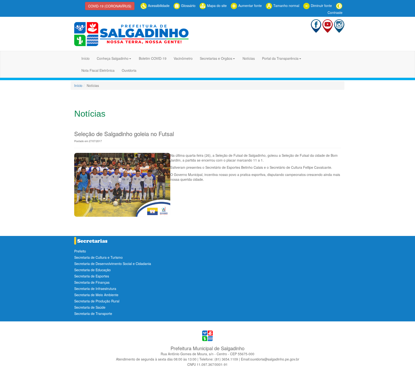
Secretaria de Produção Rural (96, 301)
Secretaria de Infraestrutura (95, 288)
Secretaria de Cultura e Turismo (98, 257)
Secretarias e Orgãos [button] (216, 58)
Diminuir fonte (321, 5)
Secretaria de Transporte (93, 313)
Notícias (249, 58)
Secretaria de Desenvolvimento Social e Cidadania (112, 263)
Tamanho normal (285, 5)
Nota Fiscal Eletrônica (98, 70)
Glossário (187, 5)
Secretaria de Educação (92, 269)
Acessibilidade (158, 5)
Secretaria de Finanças (92, 282)
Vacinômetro (183, 58)
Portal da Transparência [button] (280, 58)
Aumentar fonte (249, 5)
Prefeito (80, 251)
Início (85, 58)
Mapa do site (216, 5)
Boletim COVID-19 (152, 58)
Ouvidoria (129, 70)
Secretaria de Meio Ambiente (96, 294)
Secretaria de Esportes (91, 276)
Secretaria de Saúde (89, 307)
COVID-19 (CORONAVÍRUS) (109, 6)
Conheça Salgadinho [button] (112, 58)
